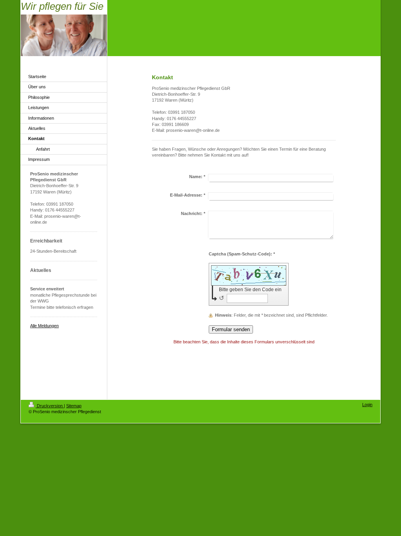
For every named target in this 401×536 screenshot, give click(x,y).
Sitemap (73, 405)
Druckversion (50, 405)
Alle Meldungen (44, 325)
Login (367, 404)
